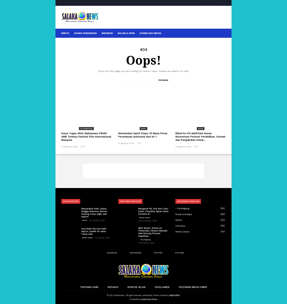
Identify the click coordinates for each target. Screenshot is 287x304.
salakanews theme (149, 299)
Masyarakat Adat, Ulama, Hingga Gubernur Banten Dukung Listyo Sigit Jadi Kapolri (94, 212)
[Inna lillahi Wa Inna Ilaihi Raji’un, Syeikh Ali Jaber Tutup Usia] (69, 233)
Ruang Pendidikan (85, 33)
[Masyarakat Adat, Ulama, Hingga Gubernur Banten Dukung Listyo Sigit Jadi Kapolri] (69, 213)
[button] (221, 33)
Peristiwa (197, 225)
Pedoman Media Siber (193, 287)
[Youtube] (223, 3)
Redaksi (113, 287)
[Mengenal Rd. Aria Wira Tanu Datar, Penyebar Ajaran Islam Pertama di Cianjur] (126, 213)
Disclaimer (162, 287)
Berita (65, 33)
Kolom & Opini (126, 33)
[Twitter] (216, 3)
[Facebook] (204, 3)
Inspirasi (107, 33)
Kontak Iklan (136, 287)
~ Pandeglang (145, 240)
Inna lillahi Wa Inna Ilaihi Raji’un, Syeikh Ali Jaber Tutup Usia (93, 231)
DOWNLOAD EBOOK (150, 33)
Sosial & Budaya (197, 214)
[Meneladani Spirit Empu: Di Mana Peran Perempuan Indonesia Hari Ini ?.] (143, 111)
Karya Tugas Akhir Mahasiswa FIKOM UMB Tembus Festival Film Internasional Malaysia (86, 136)
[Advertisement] (164, 17)
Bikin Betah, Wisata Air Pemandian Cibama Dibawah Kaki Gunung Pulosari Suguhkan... (152, 232)
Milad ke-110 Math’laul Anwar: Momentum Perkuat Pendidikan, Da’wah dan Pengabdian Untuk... (200, 136)
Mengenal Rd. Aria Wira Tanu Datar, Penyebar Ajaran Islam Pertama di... (153, 211)
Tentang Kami (89, 287)
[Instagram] (210, 3)
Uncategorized (86, 128)
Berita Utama (87, 238)
